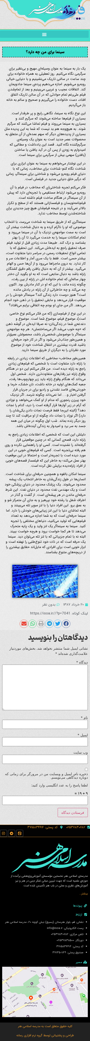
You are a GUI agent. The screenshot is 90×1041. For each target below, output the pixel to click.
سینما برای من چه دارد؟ (45, 52)
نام (84, 717)
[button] (44, 34)
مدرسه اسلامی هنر (29, 1026)
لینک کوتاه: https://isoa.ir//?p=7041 (59, 613)
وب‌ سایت (80, 752)
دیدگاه (82, 662)
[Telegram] (11, 833)
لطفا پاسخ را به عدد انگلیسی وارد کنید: (59, 785)
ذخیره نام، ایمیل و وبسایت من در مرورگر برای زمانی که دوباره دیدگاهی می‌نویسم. (46, 775)
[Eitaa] (19, 833)
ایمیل (83, 735)
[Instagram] (3, 833)
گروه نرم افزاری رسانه (29, 1035)
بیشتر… (83, 893)
